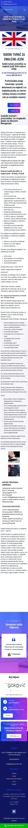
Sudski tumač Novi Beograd (14, 779)
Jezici (14, 781)
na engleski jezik (12, 566)
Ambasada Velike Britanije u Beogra (13, 319)
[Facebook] (14, 811)
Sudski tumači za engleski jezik (11, 534)
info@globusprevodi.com (16, 709)
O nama (14, 776)
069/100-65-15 (17, 75)
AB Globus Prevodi (10, 818)
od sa (18, 564)
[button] (14, 105)
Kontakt (14, 784)
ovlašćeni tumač (11, 141)
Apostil (3, 395)
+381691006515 (13, 703)
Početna (14, 773)
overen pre (11, 564)
